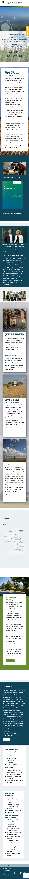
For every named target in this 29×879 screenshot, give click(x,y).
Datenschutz (6, 870)
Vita (3, 249)
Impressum (6, 873)
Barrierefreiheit (7, 868)
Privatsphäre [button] (6, 875)
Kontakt (4, 251)
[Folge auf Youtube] (24, 873)
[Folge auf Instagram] (21, 873)
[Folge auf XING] (17, 873)
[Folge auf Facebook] (14, 873)
